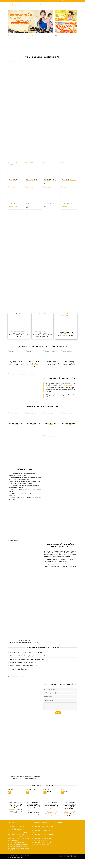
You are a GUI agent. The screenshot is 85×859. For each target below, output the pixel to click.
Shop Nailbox (15, 1)
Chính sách (26, 1)
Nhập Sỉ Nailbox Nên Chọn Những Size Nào (51, 811)
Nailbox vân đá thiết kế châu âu (32, 205)
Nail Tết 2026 (13, 809)
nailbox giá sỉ (12, 364)
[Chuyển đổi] (9, 652)
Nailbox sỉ (34, 5)
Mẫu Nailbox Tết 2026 (32, 811)
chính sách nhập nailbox (32, 364)
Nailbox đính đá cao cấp (31, 180)
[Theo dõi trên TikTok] (74, 1)
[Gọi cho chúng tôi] (76, 1)
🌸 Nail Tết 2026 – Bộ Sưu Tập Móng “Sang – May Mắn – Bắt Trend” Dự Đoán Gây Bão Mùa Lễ (16, 805)
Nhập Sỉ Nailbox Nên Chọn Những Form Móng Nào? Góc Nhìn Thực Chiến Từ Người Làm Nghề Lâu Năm (69, 805)
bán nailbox (64, 335)
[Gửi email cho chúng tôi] (75, 1)
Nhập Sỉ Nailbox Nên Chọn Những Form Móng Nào (69, 811)
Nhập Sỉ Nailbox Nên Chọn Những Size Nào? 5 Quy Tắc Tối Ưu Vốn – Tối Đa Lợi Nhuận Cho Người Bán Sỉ (51, 805)
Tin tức (21, 1)
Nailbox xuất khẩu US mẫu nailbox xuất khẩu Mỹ (15, 205)
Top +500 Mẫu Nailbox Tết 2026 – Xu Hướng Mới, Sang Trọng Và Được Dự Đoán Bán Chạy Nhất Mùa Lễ (33, 805)
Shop (30, 5)
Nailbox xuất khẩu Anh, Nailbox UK (69, 181)
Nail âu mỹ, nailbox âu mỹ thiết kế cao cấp (69, 205)
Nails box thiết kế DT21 (49, 205)
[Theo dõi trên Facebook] (71, 1)
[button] (65, 1)
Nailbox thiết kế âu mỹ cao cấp (50, 181)
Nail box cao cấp (12, 180)
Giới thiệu (10, 1)
